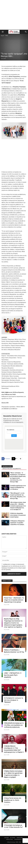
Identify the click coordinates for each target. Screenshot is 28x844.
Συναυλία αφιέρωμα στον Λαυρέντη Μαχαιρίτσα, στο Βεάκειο (18, 487)
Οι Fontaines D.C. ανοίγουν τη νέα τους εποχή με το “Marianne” (13, 700)
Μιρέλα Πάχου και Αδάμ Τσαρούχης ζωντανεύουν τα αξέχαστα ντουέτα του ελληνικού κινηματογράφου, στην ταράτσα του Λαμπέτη (13, 623)
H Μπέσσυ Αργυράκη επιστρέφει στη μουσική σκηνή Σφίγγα (18, 515)
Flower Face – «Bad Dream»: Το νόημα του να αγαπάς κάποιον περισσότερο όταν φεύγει (14, 600)
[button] (2, 32)
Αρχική (2, 35)
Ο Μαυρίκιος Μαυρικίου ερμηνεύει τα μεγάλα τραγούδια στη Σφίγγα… (17, 522)
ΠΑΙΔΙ (6, 35)
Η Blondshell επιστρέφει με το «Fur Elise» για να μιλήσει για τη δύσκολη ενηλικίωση (14, 725)
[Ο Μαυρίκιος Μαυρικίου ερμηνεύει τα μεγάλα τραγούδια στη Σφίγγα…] (5, 522)
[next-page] (5, 528)
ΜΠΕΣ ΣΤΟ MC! (9, 839)
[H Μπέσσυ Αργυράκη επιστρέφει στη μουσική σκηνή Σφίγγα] (5, 515)
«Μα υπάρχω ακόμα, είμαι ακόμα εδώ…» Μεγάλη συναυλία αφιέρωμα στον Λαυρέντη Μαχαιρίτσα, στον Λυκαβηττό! (18, 506)
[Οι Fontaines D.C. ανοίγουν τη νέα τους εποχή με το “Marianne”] (14, 693)
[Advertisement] (14, 15)
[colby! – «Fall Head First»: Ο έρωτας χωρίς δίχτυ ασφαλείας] (14, 668)
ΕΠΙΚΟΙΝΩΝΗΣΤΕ (18, 839)
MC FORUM (12, 837)
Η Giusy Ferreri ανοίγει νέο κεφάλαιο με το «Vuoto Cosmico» (12, 800)
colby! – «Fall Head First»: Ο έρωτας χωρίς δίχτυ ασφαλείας (12, 675)
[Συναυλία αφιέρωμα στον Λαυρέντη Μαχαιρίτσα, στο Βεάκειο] (5, 487)
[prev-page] (3, 528)
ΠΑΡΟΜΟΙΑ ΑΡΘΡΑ (7, 466)
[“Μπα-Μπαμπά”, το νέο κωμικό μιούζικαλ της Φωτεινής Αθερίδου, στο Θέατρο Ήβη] (5, 495)
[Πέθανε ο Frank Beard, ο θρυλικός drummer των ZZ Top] (14, 643)
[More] (20, 458)
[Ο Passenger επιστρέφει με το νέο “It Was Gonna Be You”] (14, 818)
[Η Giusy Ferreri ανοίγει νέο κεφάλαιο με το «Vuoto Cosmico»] (14, 793)
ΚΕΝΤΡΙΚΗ (6, 837)
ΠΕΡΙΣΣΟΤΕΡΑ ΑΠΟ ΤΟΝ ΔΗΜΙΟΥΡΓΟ (11, 468)
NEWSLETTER (19, 837)
